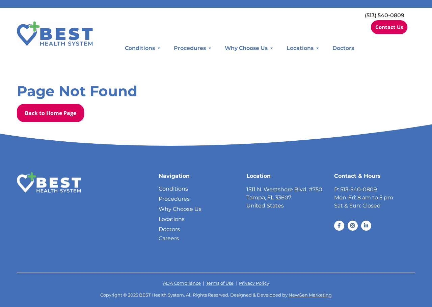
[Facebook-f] (339, 226)
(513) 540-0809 (384, 15)
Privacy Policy (254, 283)
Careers (169, 238)
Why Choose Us (246, 48)
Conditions (140, 48)
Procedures (190, 48)
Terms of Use (220, 283)
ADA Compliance (182, 283)
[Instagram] (353, 226)
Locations (300, 48)
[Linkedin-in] (366, 226)
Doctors (343, 48)
